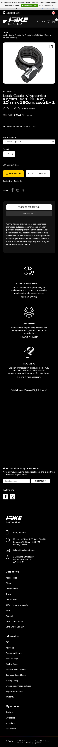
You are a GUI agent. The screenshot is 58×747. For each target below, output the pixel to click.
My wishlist (11, 728)
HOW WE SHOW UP (29, 337)
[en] (53, 13)
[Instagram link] (12, 496)
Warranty (10, 697)
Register (9, 712)
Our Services (12, 599)
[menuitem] (38, 21)
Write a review (28, 108)
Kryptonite (9, 91)
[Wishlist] (43, 21)
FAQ (7, 642)
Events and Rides (14, 653)
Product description (29, 207)
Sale (8, 610)
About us (10, 648)
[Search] (38, 22)
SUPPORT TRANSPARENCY (29, 377)
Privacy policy (12, 680)
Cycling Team (12, 664)
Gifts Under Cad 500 (15, 627)
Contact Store (13, 165)
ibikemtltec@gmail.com (24, 550)
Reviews (29, 213)
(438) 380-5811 (12, 13)
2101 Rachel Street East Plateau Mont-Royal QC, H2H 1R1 (23, 559)
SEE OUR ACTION (29, 297)
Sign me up (40, 481)
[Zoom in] (51, 47)
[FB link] (5, 496)
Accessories (11, 578)
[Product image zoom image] (29, 64)
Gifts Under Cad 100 (15, 621)
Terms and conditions (16, 675)
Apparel (9, 616)
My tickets (10, 723)
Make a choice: (10, 137)
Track (8, 594)
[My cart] (53, 22)
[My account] (48, 22)
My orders (10, 718)
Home (5, 32)
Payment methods (14, 691)
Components (12, 588)
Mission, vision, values (16, 669)
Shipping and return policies (18, 686)
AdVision (20, 743)
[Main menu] (5, 21)
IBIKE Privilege (12, 658)
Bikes (8, 583)
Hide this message (29, 6)
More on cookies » (46, 6)
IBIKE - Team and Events (17, 605)
